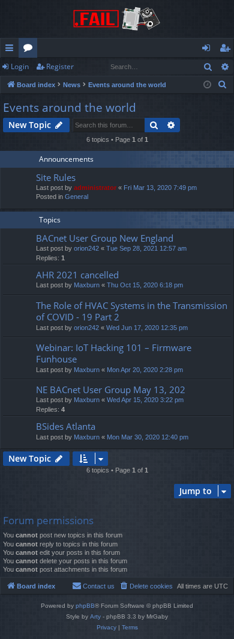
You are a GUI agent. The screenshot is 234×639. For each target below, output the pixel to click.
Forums (30, 50)
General (76, 196)
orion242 (86, 248)
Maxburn (87, 285)
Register (60, 66)
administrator (95, 187)
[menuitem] (222, 84)
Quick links (12, 50)
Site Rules (56, 177)
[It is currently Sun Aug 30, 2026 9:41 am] (207, 85)
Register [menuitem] (227, 50)
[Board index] (117, 19)
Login (20, 66)
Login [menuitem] (208, 50)
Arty (95, 616)
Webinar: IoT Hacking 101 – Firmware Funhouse (113, 353)
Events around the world (69, 107)
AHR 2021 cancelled (77, 275)
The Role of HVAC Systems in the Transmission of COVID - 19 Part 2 (131, 311)
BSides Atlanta (65, 426)
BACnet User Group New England (104, 238)
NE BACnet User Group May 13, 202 (110, 390)
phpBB (85, 605)
